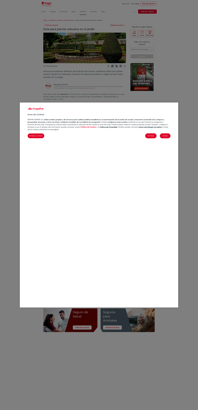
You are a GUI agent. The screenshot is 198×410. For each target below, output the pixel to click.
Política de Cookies (88, 127)
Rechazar (151, 136)
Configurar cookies (36, 136)
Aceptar (165, 136)
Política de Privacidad (108, 127)
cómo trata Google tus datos (150, 127)
